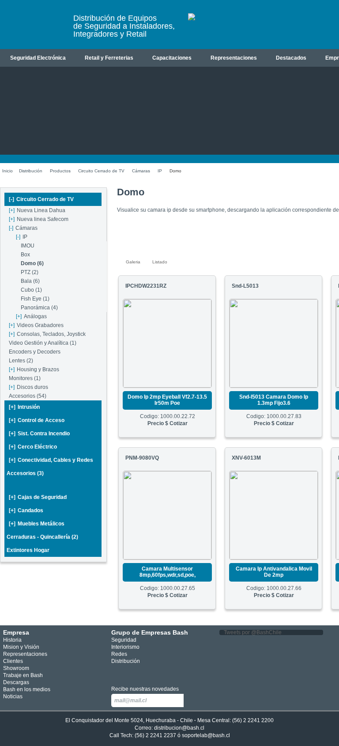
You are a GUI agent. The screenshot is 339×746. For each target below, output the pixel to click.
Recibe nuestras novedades (145, 689)
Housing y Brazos (34, 369)
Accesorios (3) (25, 473)
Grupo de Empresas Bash (149, 632)
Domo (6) (32, 263)
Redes (119, 654)
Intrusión (24, 407)
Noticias (13, 696)
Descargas (16, 682)
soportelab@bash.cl (206, 735)
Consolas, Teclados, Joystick (47, 334)
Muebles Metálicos (36, 524)
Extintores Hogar (28, 550)
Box (25, 254)
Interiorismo (125, 647)
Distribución (30, 170)
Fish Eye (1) (35, 299)
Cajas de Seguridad (38, 497)
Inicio (7, 170)
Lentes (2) (21, 361)
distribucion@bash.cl (179, 728)
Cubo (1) (31, 290)
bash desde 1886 (33, 28)
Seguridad (123, 640)
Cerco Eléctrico (33, 447)
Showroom (16, 668)
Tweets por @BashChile (253, 632)
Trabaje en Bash (23, 675)
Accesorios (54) (27, 396)
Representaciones (234, 58)
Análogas (31, 316)
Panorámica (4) (39, 307)
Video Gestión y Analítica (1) (42, 343)
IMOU (27, 246)
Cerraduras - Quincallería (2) (42, 537)
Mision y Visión (21, 647)
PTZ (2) (29, 272)
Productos (60, 170)
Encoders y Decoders (34, 352)
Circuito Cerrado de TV (101, 170)
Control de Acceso (36, 420)
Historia (12, 640)
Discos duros (28, 387)
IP (160, 170)
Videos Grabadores (36, 325)
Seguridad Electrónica (38, 58)
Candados (26, 510)
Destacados (291, 58)
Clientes (13, 661)
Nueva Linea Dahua (37, 210)
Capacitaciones (172, 58)
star (142, 672)
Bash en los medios (26, 689)
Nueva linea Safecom (38, 219)
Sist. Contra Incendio (39, 433)
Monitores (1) (25, 378)
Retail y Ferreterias (109, 58)
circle (129, 672)
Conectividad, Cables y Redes (51, 460)
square (116, 672)
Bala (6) (30, 281)
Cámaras (141, 170)
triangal (156, 672)
